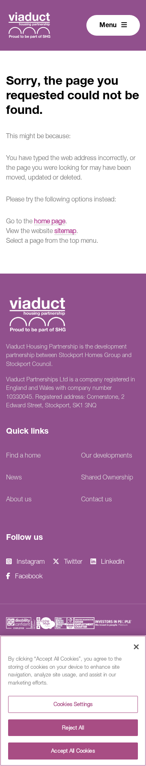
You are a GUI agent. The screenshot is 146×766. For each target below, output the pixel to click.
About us (19, 499)
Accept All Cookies (72, 750)
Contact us (96, 499)
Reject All (73, 727)
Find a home (23, 455)
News (14, 477)
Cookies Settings (73, 704)
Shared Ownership (107, 477)
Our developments (106, 455)
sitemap (65, 230)
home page (49, 221)
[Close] (136, 647)
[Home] (29, 24)
